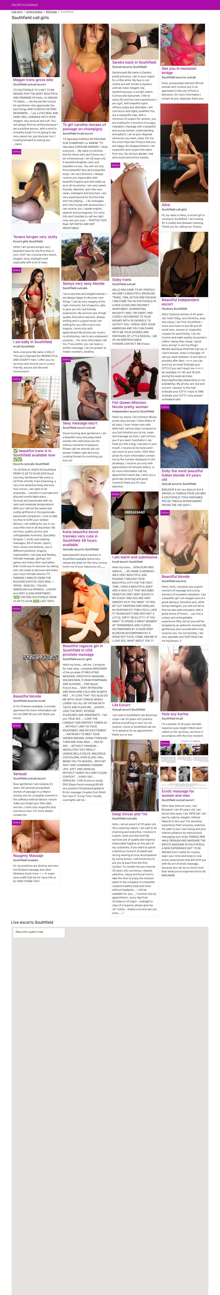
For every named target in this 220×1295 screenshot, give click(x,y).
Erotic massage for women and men (178, 793)
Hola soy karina (175, 714)
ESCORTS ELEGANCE (25, 5)
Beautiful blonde (27, 696)
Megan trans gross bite (33, 80)
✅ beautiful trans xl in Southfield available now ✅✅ (34, 455)
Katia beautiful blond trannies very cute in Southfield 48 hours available (80, 538)
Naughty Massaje (28, 855)
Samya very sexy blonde (83, 283)
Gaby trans (121, 279)
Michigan (51, 11)
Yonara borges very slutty (35, 237)
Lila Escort (121, 705)
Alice (166, 205)
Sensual (19, 774)
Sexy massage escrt (80, 423)
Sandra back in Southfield (134, 62)
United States (34, 11)
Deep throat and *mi (129, 814)
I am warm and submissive (134, 557)
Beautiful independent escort (180, 302)
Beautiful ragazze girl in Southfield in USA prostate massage (83, 650)
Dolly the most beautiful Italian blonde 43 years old (182, 475)
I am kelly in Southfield (32, 342)
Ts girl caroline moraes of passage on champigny (84, 126)
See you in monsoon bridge (179, 70)
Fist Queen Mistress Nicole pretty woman (130, 404)
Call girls (17, 11)
